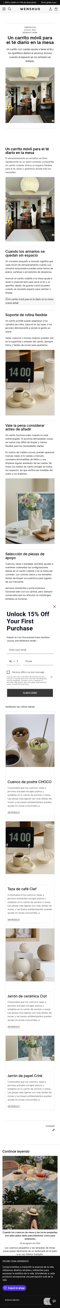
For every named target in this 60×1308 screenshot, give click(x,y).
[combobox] (14, 661)
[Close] (54, 606)
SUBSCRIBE (30, 692)
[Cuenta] (50, 8)
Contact (54, 1301)
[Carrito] (56, 8)
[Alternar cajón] (4, 9)
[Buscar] (9, 8)
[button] (53, 1130)
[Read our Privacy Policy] (51, 677)
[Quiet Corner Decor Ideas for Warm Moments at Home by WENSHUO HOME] (30, 1192)
